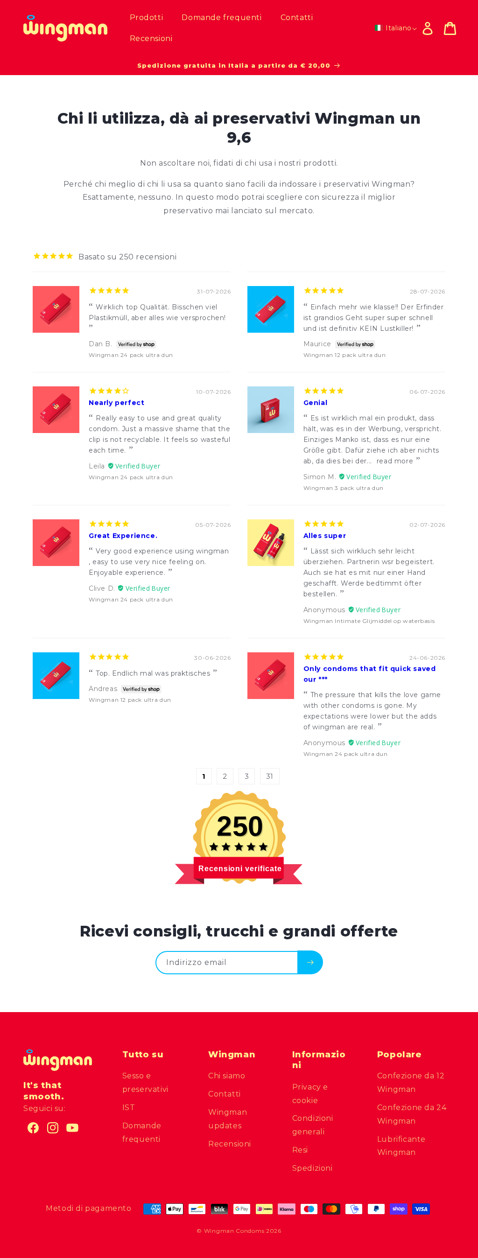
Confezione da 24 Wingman (412, 1114)
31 (270, 776)
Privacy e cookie (310, 1094)
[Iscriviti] (310, 962)
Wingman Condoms (234, 1230)
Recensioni (229, 1143)
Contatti (224, 1094)
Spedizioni (312, 1168)
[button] (450, 28)
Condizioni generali (312, 1125)
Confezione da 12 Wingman (411, 1082)
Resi (300, 1150)
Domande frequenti (142, 1132)
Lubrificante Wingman (401, 1146)
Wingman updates (227, 1119)
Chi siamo (226, 1075)
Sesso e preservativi (145, 1082)
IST (128, 1107)
